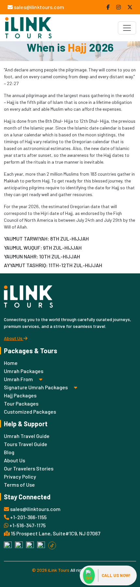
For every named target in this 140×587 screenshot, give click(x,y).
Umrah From (19, 379)
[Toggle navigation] (127, 27)
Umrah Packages (23, 371)
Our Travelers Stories (28, 468)
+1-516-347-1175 (27, 525)
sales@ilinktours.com (38, 7)
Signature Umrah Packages (36, 387)
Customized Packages (30, 411)
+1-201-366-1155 (28, 517)
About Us (13, 338)
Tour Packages (21, 403)
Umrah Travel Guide (26, 436)
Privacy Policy (20, 476)
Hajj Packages (20, 395)
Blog (9, 452)
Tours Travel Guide (25, 444)
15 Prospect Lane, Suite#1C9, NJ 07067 (55, 533)
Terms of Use (19, 484)
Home (11, 363)
